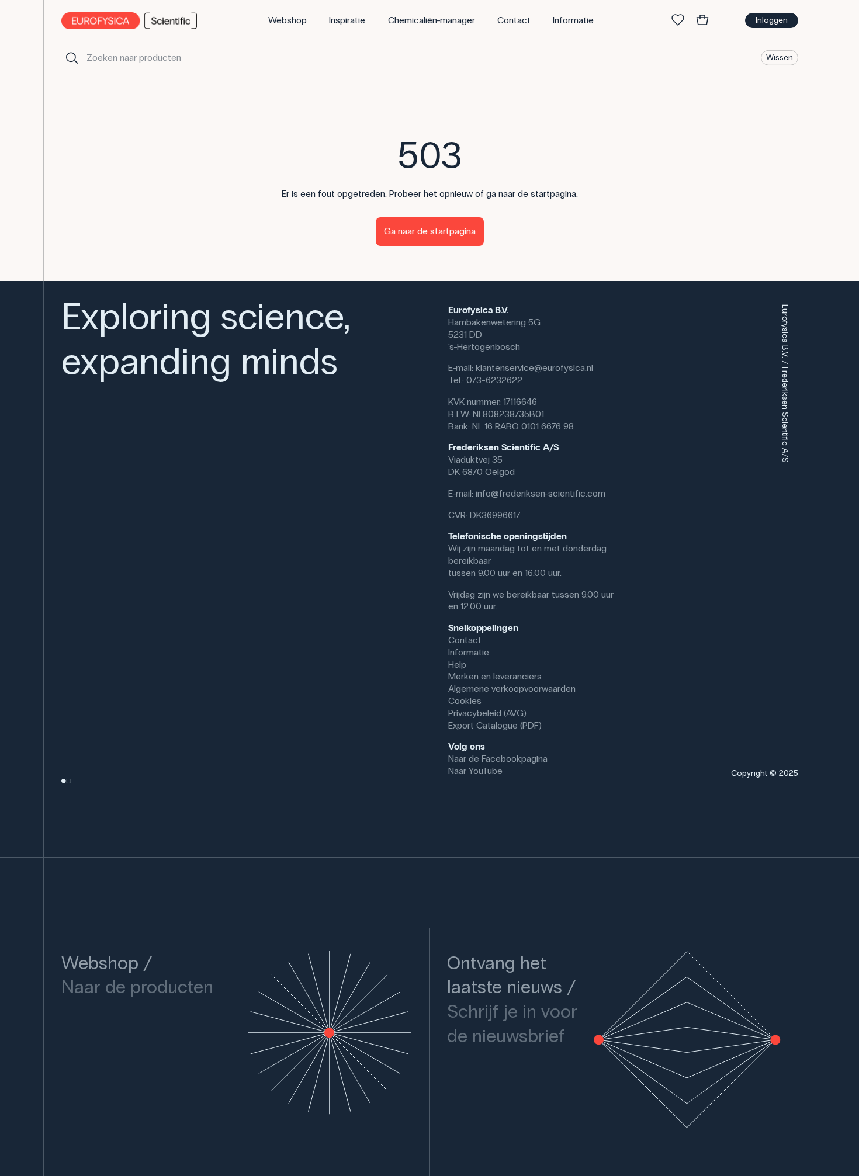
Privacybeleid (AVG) (487, 713)
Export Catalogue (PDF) (495, 725)
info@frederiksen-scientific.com (540, 493)
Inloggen (772, 20)
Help (457, 664)
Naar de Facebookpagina (498, 758)
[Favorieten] (678, 20)
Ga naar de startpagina (430, 231)
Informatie (468, 652)
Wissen (779, 57)
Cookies (465, 700)
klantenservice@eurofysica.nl (534, 367)
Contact (465, 640)
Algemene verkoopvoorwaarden (512, 688)
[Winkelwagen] (702, 20)
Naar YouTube (475, 770)
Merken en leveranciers (495, 676)
